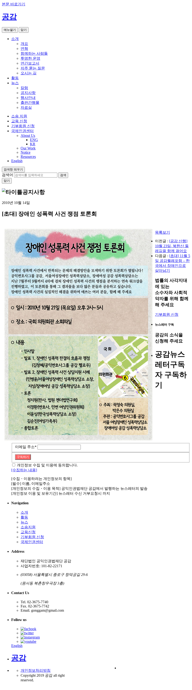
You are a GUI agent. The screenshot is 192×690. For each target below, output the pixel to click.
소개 (15, 39)
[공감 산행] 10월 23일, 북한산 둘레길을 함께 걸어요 (172, 246)
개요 (24, 44)
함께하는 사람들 (34, 53)
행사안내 (28, 98)
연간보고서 (30, 63)
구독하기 (23, 457)
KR (32, 144)
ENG (34, 140)
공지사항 (28, 93)
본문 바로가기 (13, 4)
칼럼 (24, 88)
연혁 (24, 49)
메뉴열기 (10, 30)
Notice (25, 152)
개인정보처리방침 (36, 670)
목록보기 (162, 232)
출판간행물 (30, 103)
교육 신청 (19, 121)
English (16, 161)
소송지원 (28, 527)
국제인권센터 (22, 131)
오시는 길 (29, 73)
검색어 (7, 175)
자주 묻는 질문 (33, 68)
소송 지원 (19, 116)
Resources (28, 157)
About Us (28, 136)
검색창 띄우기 (13, 169)
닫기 (24, 30)
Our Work (28, 148)
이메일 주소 (26, 447)
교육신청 (28, 532)
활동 (15, 78)
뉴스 (15, 83)
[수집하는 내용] (24, 470)
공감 (9, 16)
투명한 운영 (30, 58)
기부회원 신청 (23, 126)
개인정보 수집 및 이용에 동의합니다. (47, 465)
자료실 (26, 107)
